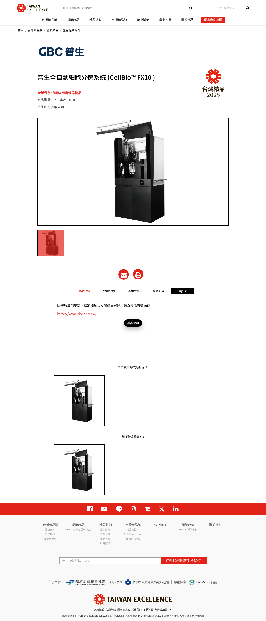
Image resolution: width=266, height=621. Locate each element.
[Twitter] (162, 509)
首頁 (20, 30)
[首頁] (32, 8)
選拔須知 (50, 529)
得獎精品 (73, 19)
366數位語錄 (133, 539)
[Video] (104, 509)
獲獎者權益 (50, 539)
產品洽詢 (133, 323)
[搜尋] (191, 8)
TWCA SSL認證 (206, 582)
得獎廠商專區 (213, 19)
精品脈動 (95, 19)
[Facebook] (90, 509)
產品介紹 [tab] (84, 291)
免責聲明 (99, 609)
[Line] (119, 509)
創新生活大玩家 (132, 534)
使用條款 (111, 609)
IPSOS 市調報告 (188, 529)
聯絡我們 (137, 609)
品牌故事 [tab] (134, 291)
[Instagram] (133, 509)
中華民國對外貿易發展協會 (150, 582)
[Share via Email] (123, 274)
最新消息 (105, 529)
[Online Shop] (147, 509)
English (182, 291)
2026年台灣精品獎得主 (78, 529)
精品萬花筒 (132, 529)
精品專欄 (105, 539)
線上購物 (143, 19)
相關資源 (148, 609)
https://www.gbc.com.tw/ (76, 313)
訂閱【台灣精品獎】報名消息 (183, 560)
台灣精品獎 (49, 19)
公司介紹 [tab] (109, 291)
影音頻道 (105, 543)
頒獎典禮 (50, 534)
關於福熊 (187, 19)
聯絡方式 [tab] (158, 291)
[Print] (138, 274)
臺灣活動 (105, 534)
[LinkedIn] (176, 509)
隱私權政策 (123, 609)
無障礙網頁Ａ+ (163, 609)
